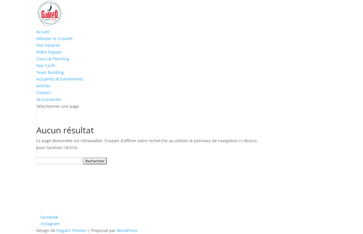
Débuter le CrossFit (54, 38)
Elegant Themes (71, 230)
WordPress (127, 230)
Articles (43, 85)
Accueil (43, 31)
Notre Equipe (49, 52)
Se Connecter (49, 99)
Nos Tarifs (46, 65)
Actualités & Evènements (59, 79)
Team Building (50, 72)
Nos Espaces (48, 45)
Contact (43, 92)
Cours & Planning (52, 58)
